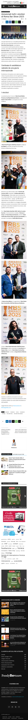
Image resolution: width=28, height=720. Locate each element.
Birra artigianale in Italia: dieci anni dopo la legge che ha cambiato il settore (17, 604)
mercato (22, 550)
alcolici (9, 539)
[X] (13, 22)
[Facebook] (10, 22)
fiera (20, 546)
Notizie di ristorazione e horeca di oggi (13, 555)
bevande (8, 541)
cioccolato (10, 543)
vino (16, 563)
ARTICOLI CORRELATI (6, 454)
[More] (22, 22)
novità (2, 558)
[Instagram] (12, 707)
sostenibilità (18, 561)
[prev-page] (2, 477)
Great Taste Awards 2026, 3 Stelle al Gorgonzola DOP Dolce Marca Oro (17, 459)
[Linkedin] (7, 22)
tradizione (7, 563)
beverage (13, 541)
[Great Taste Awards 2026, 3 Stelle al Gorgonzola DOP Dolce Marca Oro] (4, 459)
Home (2, 9)
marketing (18, 550)
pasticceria (9, 558)
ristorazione (5, 561)
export (17, 546)
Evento (13, 546)
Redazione (4, 18)
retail (17, 558)
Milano (2, 553)
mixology (3, 413)
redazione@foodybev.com (18, 696)
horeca (17, 411)
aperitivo (13, 539)
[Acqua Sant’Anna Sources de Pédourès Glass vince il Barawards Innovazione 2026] (4, 466)
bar (21, 539)
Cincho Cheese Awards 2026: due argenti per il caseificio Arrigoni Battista (17, 472)
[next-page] (4, 477)
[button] (3, 6)
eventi (10, 546)
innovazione (4, 550)
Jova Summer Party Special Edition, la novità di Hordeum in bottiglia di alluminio (18, 636)
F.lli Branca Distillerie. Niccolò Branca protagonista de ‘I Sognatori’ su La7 (5, 432)
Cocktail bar (12, 411)
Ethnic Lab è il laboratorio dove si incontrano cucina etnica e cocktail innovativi (21, 431)
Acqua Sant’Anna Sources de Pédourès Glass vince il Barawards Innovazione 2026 (16, 466)
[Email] (19, 22)
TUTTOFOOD (12, 563)
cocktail (15, 543)
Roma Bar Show (10, 413)
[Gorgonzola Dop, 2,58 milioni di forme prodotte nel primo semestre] (5, 619)
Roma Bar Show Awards (18, 413)
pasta (5, 558)
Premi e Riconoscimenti (9, 9)
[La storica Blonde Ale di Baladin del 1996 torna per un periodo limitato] (5, 644)
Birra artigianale (22, 541)
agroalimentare (4, 539)
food (23, 546)
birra (17, 541)
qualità (14, 558)
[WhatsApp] (16, 22)
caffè (2, 543)
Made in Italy (11, 550)
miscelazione (22, 411)
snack (12, 561)
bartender (7, 411)
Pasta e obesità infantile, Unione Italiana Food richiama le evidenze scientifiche (17, 611)
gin (16, 548)
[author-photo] (14, 445)
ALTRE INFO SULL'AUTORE (18, 454)
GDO (13, 548)
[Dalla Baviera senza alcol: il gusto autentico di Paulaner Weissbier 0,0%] (5, 630)
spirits (3, 563)
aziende (17, 539)
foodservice (6, 548)
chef (5, 543)
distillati (2, 546)
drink (6, 546)
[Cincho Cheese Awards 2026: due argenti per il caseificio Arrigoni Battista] (4, 472)
